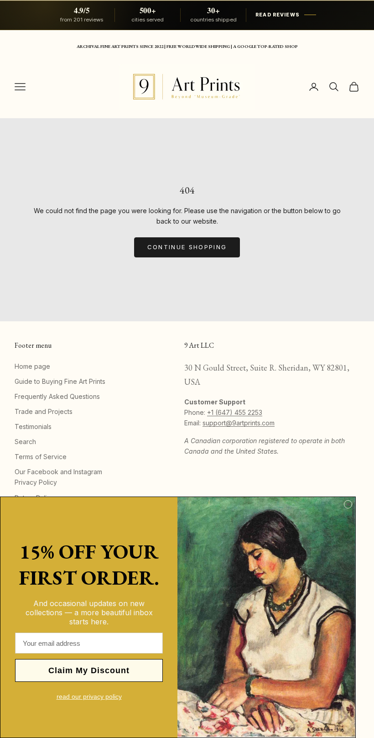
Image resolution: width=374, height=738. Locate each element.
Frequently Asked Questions (57, 396)
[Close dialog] (348, 504)
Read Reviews (277, 15)
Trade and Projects (44, 411)
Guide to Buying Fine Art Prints (60, 381)
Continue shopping (187, 247)
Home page (32, 366)
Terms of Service (41, 457)
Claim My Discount (89, 670)
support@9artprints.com (239, 423)
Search (25, 441)
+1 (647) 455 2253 (234, 412)
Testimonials (33, 426)
